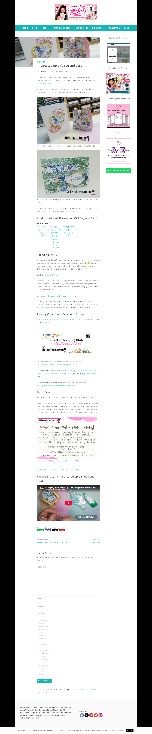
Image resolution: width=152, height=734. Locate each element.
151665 (43, 236)
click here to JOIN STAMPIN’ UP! (70, 461)
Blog (34, 28)
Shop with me (51, 275)
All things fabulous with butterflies (87, 541)
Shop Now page (71, 371)
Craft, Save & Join (61, 28)
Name (41, 598)
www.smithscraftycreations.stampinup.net (56, 365)
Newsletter (114, 28)
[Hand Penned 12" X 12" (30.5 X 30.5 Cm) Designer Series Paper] (56, 245)
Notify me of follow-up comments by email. (44, 655)
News (126, 28)
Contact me (42, 304)
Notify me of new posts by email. (43, 670)
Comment (42, 568)
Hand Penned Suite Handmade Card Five (52, 541)
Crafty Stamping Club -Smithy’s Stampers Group (59, 319)
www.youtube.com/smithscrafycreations (57, 296)
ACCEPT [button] (129, 730)
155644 (68, 236)
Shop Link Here (44, 83)
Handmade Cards (44, 62)
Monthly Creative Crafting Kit (56, 374)
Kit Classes (98, 28)
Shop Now (70, 211)
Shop (44, 28)
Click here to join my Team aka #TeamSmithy (58, 470)
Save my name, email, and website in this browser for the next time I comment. (44, 633)
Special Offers (89, 374)
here (47, 322)
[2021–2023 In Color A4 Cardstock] (68, 233)
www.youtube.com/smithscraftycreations (56, 386)
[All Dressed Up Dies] (43, 233)
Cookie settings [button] (117, 731)
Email (41, 606)
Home (25, 28)
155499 (56, 248)
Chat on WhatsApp (120, 170)
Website (41, 614)
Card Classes (81, 28)
